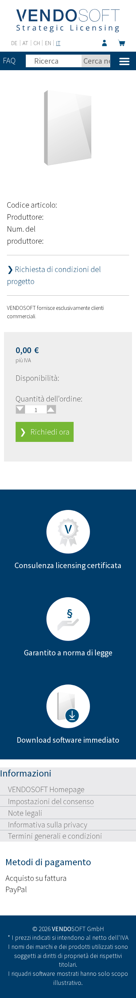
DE (14, 43)
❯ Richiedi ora (45, 432)
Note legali (25, 813)
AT (25, 43)
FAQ (9, 60)
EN (48, 43)
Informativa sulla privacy (47, 824)
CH (36, 43)
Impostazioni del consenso (51, 801)
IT (58, 43)
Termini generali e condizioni (55, 836)
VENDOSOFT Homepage (46, 789)
